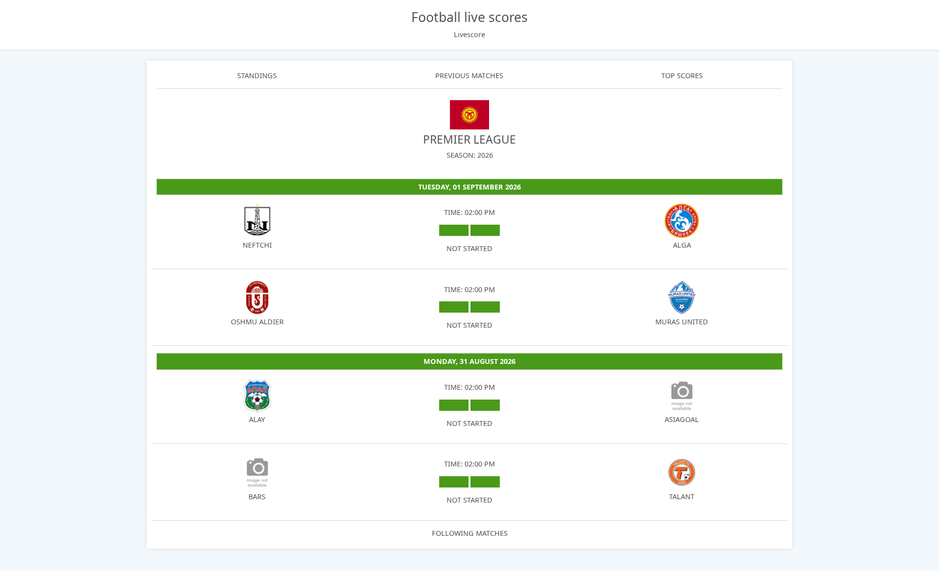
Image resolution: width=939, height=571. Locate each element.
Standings (257, 75)
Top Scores (682, 75)
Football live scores (469, 17)
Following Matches (470, 533)
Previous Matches (469, 75)
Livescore (469, 34)
